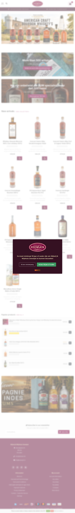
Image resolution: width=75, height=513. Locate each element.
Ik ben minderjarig (27, 264)
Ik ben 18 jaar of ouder (46, 264)
